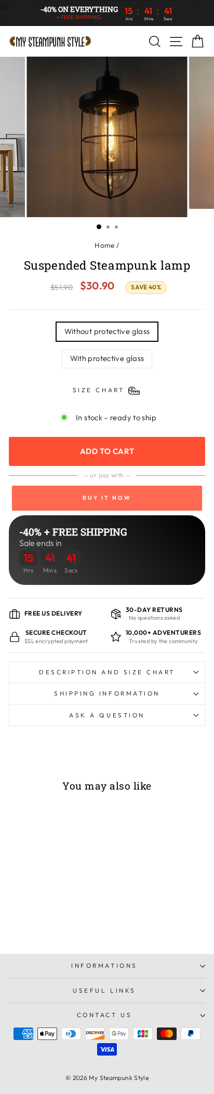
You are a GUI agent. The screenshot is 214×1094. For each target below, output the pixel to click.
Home (104, 245)
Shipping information (107, 693)
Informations (104, 965)
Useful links (104, 990)
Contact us (104, 1015)
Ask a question (106, 715)
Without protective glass (107, 331)
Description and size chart (107, 672)
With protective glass (107, 358)
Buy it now (107, 497)
